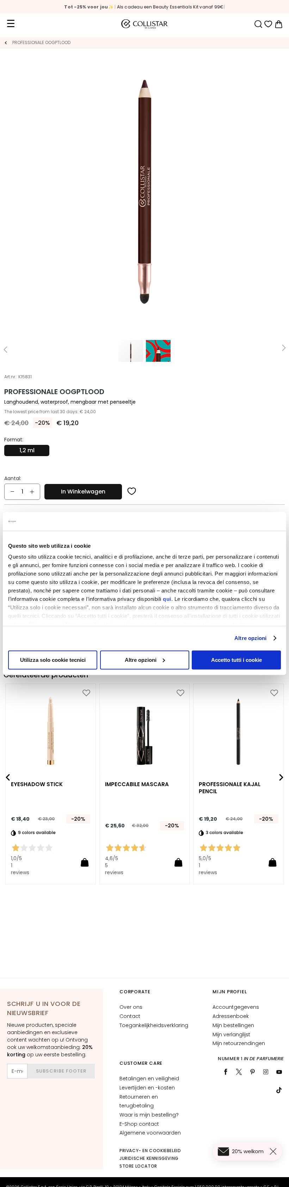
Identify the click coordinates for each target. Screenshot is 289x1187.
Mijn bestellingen (233, 1025)
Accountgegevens (236, 1007)
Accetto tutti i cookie (236, 660)
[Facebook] (225, 1071)
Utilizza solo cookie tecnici (53, 660)
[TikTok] (279, 1090)
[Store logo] (144, 24)
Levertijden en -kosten (147, 1087)
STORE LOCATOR (138, 1166)
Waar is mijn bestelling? (149, 1114)
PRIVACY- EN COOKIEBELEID (150, 1151)
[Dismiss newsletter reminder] (274, 1151)
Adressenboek (231, 1016)
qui (167, 599)
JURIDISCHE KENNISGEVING (149, 1158)
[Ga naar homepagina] (5, 43)
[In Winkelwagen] (84, 862)
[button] (5, 349)
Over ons (130, 1007)
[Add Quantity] (32, 491)
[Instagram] (265, 1071)
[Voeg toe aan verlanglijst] (131, 492)
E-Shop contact (139, 1123)
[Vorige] (8, 777)
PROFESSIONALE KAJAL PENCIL (229, 788)
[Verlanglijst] (268, 24)
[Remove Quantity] (12, 491)
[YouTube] (279, 1071)
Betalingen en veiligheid (149, 1078)
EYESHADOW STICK (37, 784)
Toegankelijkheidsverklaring (153, 1025)
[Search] (258, 24)
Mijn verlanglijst (231, 1034)
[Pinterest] (252, 1071)
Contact (129, 1016)
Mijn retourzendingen (239, 1043)
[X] (239, 1071)
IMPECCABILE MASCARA (137, 784)
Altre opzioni (250, 638)
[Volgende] (281, 777)
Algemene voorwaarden (150, 1132)
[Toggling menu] (10, 24)
